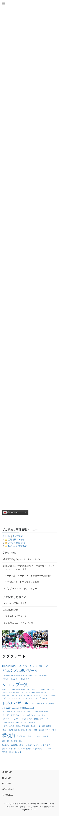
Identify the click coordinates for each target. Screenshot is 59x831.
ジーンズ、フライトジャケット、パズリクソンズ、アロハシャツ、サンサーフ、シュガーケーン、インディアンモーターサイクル (29, 691)
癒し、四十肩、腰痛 (9, 741)
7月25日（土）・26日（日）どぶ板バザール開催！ (27, 575)
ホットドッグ (42, 715)
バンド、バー (35, 703)
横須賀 (8, 735)
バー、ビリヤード (47, 703)
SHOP (7, 778)
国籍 (43, 726)
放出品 (41, 730)
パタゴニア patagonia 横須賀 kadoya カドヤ (19, 708)
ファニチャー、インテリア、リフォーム (17, 711)
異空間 (19, 736)
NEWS (7, 783)
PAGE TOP (54, 803)
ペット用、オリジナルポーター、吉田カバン (19, 715)
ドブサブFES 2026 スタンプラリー (20, 588)
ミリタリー (6, 719)
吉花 (38, 726)
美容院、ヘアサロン (44, 748)
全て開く (6, 536)
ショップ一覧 (15, 684)
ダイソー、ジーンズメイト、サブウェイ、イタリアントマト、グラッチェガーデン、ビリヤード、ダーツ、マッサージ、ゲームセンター (29, 697)
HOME (8, 772)
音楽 (19, 752)
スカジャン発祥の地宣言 (15, 603)
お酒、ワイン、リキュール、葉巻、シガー (33, 666)
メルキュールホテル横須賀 (12, 722)
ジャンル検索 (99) (16, 542)
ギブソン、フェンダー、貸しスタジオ (16, 679)
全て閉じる (18, 536)
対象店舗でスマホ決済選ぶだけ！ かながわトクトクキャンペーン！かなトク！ (29, 567)
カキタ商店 (29, 675)
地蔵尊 (48, 726)
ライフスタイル (29, 722)
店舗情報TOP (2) (16, 539)
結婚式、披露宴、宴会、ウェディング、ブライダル (26, 744)
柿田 (54, 730)
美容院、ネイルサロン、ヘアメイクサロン (18, 749)
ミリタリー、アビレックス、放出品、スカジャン (30, 719)
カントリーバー (41, 675)
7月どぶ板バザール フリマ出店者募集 (21, 582)
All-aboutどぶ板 (10, 610)
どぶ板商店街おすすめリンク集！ (19, 622)
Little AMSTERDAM (9, 666)
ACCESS (8, 795)
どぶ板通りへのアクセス (15, 616)
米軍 (20, 741)
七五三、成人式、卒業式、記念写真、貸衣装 (19, 726)
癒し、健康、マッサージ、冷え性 (35, 736)
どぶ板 (7, 671)
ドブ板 (7, 703)
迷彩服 (11, 752)
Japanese (12, 512)
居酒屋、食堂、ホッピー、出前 (26, 730)
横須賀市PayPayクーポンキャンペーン (21, 559)
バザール (21, 703)
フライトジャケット (41, 711)
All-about (9, 789)
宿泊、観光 (7, 729)
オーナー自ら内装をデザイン (13, 675)
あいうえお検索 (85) (17, 546)
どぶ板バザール (26, 671)
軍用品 (4, 752)
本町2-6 (48, 730)
